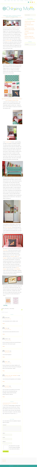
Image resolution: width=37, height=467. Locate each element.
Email (4, 437)
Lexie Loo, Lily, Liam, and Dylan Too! (11, 375)
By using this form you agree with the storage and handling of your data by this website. (14, 447)
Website (4, 441)
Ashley (6, 328)
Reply (4, 323)
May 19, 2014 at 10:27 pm (8, 352)
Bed (5, 98)
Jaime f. (6, 361)
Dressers (17, 98)
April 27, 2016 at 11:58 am (8, 387)
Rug (2, 98)
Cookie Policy (4, 461)
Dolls (20, 98)
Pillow (17, 100)
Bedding (10, 100)
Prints (7, 100)
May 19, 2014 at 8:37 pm (8, 329)
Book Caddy (12, 98)
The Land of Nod (8, 40)
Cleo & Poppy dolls (8, 227)
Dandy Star (13, 256)
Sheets (7, 98)
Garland (13, 100)
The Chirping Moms (18, 8)
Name (4, 433)
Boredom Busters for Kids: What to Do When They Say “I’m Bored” (30, 30)
